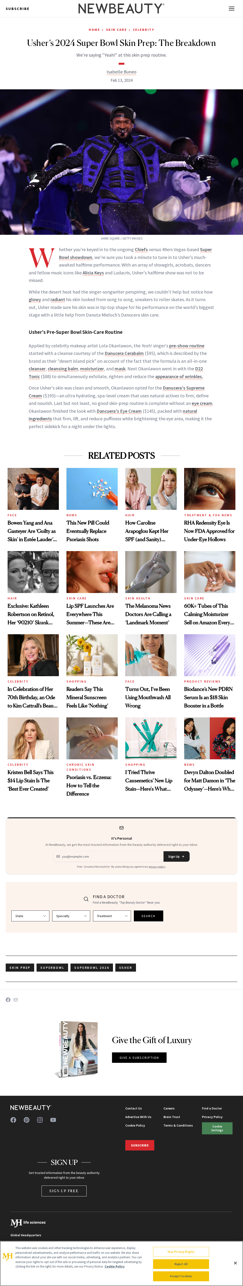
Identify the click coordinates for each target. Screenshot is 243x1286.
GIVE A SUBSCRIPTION (139, 1057)
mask (120, 368)
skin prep (19, 967)
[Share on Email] (15, 999)
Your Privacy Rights (181, 1252)
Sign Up (174, 856)
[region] (121, 1263)
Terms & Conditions (178, 1125)
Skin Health (138, 598)
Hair (130, 515)
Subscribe (18, 8)
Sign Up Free (64, 1191)
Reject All (181, 1264)
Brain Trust (172, 1117)
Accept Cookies (181, 1276)
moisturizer (92, 368)
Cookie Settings (217, 1128)
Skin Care (116, 29)
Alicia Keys (93, 273)
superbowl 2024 (91, 967)
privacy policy (157, 866)
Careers (169, 1108)
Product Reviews (202, 681)
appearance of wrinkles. (179, 376)
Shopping (76, 681)
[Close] (235, 1263)
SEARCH (148, 916)
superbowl (52, 967)
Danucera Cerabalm (124, 353)
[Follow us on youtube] (53, 1120)
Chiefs (141, 249)
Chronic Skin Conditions (80, 767)
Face (12, 515)
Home (94, 29)
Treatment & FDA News (208, 515)
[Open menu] (231, 8)
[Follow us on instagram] (40, 1120)
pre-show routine (186, 346)
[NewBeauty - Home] (121, 9)
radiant (58, 299)
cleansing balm (63, 368)
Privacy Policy (212, 1117)
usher (125, 967)
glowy (35, 299)
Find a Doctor (212, 1108)
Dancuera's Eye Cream (119, 411)
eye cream (202, 403)
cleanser (37, 368)
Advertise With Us (138, 1117)
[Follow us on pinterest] (26, 1120)
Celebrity (143, 29)
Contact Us (133, 1108)
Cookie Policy (135, 1125)
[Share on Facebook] (8, 999)
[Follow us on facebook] (13, 1120)
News (71, 515)
